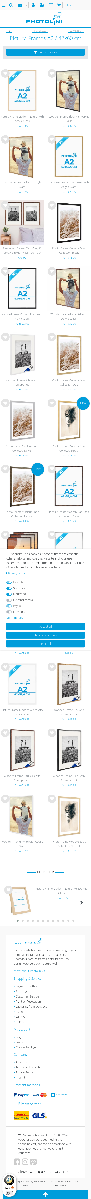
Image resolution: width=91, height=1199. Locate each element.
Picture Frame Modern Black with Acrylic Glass (22, 316)
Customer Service (27, 996)
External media (23, 600)
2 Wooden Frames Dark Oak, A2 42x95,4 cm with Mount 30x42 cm (22, 250)
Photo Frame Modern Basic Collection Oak (69, 382)
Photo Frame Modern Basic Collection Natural (22, 514)
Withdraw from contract (31, 1007)
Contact (21, 1022)
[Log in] (33, 5)
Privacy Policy (24, 1072)
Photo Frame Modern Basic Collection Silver (22, 448)
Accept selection (45, 635)
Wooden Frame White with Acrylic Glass (22, 844)
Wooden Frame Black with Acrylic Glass (69, 119)
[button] (45, 52)
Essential (19, 582)
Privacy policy (16, 573)
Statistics (19, 588)
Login (19, 1042)
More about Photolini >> (30, 971)
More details (14, 618)
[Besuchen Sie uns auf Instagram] (25, 1163)
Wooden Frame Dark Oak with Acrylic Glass (68, 316)
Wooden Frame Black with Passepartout (69, 778)
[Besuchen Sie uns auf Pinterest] (34, 1163)
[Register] (42, 5)
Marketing (19, 594)
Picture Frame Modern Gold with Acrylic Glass (69, 184)
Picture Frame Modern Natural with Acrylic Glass (22, 119)
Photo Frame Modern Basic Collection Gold (69, 448)
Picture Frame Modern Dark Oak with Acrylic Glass (69, 514)
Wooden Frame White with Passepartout (22, 382)
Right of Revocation (28, 1001)
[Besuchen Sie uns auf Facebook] (17, 1163)
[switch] (9, 1193)
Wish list (5, 77)
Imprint (20, 1077)
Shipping (21, 991)
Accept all (45, 626)
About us (22, 1062)
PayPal (17, 606)
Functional (20, 612)
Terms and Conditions (30, 1067)
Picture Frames (40, 31)
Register (21, 1037)
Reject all (45, 644)
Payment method (27, 986)
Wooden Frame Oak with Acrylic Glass (22, 184)
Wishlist (21, 1017)
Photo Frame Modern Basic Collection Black (69, 250)
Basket (20, 1012)
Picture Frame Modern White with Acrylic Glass (22, 712)
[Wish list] (51, 5)
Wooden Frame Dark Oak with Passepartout (22, 778)
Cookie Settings (26, 1047)
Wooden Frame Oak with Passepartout (69, 712)
